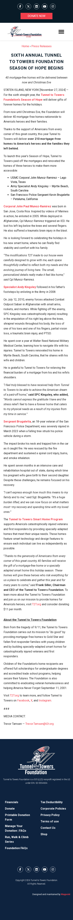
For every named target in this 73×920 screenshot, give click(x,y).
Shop (44, 834)
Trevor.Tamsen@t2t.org (39, 723)
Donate (10, 808)
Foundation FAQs (16, 848)
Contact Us (48, 828)
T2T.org (36, 604)
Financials (11, 802)
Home (25, 46)
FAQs (22, 830)
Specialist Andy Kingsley (20, 287)
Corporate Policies (53, 808)
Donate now (36, 16)
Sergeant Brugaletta (17, 421)
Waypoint (65, 894)
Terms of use (50, 821)
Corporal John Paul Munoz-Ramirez (27, 206)
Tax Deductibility (52, 802)
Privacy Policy (50, 815)
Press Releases (41, 46)
